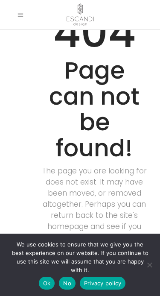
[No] (149, 265)
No (67, 283)
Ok (47, 283)
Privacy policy (103, 283)
